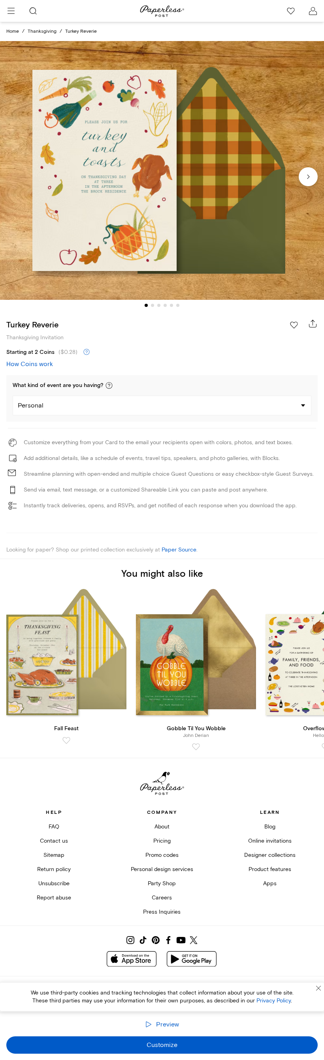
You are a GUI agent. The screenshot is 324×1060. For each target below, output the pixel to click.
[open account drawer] (313, 11)
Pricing (162, 841)
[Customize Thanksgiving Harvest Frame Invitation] (162, 170)
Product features (270, 869)
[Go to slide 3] (158, 305)
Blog (269, 826)
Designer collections (270, 855)
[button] (109, 385)
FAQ (54, 826)
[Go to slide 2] (152, 305)
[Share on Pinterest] (155, 940)
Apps (270, 883)
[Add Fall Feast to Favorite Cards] (66, 740)
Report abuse (54, 897)
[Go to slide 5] (171, 305)
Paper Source (179, 549)
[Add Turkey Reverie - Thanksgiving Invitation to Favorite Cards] (294, 325)
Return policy (54, 869)
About (162, 826)
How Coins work (29, 364)
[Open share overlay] (313, 323)
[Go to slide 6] (177, 305)
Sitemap (53, 855)
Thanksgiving (42, 31)
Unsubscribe (54, 883)
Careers (162, 897)
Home (12, 31)
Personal (30, 405)
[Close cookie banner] (318, 988)
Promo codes (162, 855)
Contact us (54, 841)
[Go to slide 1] (146, 305)
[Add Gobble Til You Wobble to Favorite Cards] (196, 747)
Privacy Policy (273, 1000)
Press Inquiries (162, 912)
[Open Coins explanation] (86, 352)
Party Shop (162, 883)
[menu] (11, 11)
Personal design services (162, 869)
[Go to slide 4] (165, 305)
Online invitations (270, 841)
